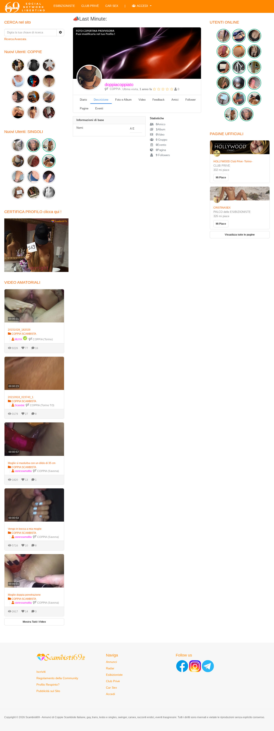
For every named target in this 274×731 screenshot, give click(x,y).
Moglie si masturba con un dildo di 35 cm (31, 463)
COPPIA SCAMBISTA (23, 333)
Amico (160, 124)
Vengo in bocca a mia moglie (25, 528)
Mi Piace (221, 177)
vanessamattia (23, 471)
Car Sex (111, 5)
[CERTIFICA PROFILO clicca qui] (36, 245)
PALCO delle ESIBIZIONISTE (232, 211)
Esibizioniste (64, 5)
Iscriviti (41, 671)
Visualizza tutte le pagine (240, 234)
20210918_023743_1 (20, 397)
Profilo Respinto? (48, 684)
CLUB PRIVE (221, 165)
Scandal (19, 405)
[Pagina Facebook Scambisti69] (182, 665)
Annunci (111, 662)
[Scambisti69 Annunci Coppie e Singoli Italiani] (25, 7)
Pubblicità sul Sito (48, 691)
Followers (163, 155)
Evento (161, 144)
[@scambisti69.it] (195, 665)
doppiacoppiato (119, 84)
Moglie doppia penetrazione (24, 594)
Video (160, 134)
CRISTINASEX (222, 207)
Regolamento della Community (57, 678)
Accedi (143, 5)
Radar (110, 668)
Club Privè (90, 5)
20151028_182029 (19, 329)
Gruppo (161, 139)
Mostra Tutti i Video (34, 621)
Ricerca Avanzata (15, 39)
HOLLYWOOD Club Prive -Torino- (232, 161)
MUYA (18, 339)
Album (160, 129)
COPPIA (114, 89)
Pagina (161, 150)
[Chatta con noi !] (207, 665)
